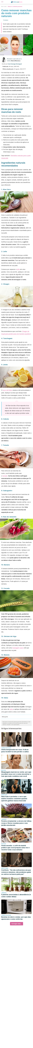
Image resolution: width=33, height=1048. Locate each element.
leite (18, 269)
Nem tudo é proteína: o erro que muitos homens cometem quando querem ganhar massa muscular (14, 799)
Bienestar (4, 794)
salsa (11, 709)
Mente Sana (4, 868)
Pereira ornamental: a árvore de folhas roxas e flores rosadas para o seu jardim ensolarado (16, 823)
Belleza (3, 770)
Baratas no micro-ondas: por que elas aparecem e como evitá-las (16, 918)
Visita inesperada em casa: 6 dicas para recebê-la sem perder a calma (15, 751)
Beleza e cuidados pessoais (15, 6)
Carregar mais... (16, 923)
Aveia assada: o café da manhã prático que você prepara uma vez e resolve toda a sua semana (15, 848)
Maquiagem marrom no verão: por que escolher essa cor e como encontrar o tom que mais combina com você (16, 774)
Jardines (3, 819)
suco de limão (7, 390)
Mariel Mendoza (15, 60)
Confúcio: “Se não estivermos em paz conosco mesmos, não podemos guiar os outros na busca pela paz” (16, 872)
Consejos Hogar (6, 747)
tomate (5, 476)
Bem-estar (4, 6)
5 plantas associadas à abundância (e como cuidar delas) (16, 896)
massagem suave (18, 648)
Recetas (3, 843)
